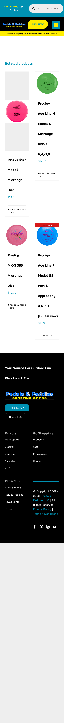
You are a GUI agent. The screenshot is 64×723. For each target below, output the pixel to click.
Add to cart (13, 211)
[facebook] (34, 527)
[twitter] (41, 527)
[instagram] (48, 527)
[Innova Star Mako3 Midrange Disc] (17, 111)
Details (22, 209)
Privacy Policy (42, 509)
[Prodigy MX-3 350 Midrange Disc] (17, 235)
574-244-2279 (11, 6)
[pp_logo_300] (14, 24)
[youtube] (54, 527)
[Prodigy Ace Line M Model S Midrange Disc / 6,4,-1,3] (47, 83)
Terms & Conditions (45, 513)
